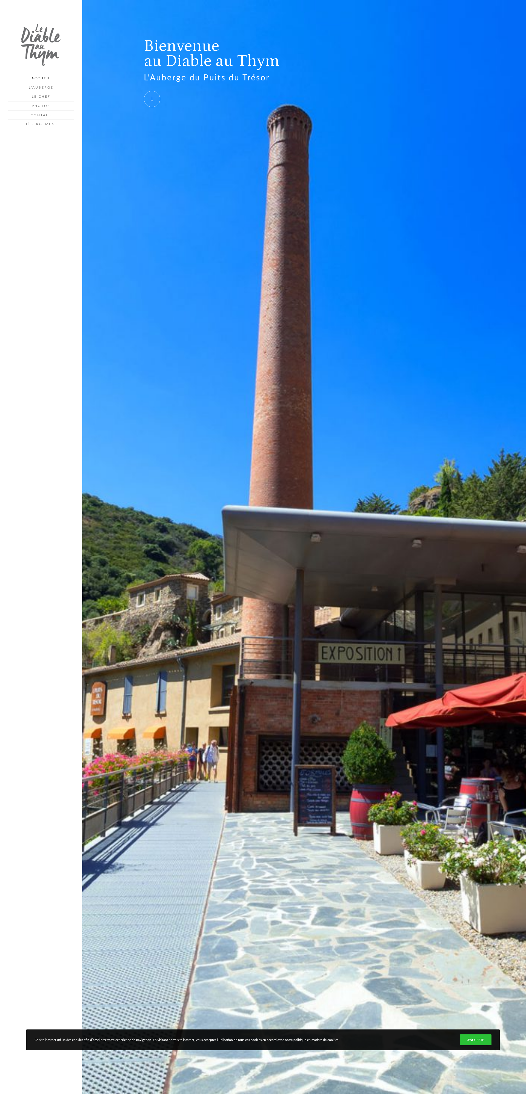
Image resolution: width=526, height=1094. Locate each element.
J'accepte (475, 1039)
